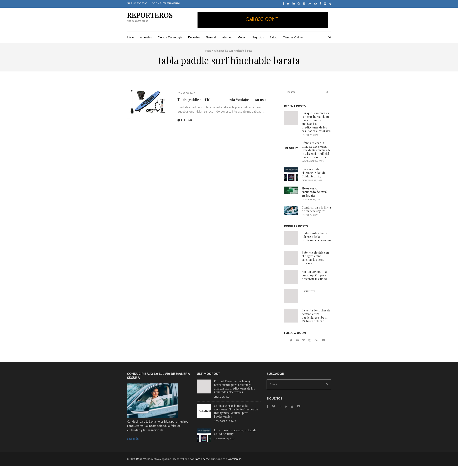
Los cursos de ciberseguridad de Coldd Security (313, 172)
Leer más (187, 120)
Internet (227, 37)
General (211, 37)
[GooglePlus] (316, 340)
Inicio (130, 37)
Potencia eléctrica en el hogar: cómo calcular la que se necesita (315, 258)
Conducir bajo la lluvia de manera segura (316, 209)
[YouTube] (315, 3)
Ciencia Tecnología (170, 37)
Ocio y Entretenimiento (166, 3)
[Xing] (330, 3)
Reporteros (150, 14)
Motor (242, 37)
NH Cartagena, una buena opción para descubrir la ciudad (314, 275)
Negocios (258, 37)
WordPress (234, 458)
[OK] (320, 3)
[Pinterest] (299, 3)
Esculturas (308, 291)
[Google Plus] (309, 3)
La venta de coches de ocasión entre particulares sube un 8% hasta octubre (316, 315)
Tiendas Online (293, 37)
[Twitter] (288, 3)
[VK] (325, 3)
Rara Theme (202, 458)
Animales (146, 37)
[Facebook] (283, 3)
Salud (273, 37)
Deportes (194, 37)
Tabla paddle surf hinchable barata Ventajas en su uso (221, 99)
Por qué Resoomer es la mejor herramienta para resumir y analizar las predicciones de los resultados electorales (316, 122)
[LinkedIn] (294, 3)
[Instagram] (304, 3)
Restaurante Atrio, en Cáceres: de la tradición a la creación (316, 236)
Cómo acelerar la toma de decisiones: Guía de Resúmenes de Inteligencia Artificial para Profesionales (316, 150)
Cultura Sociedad (137, 3)
